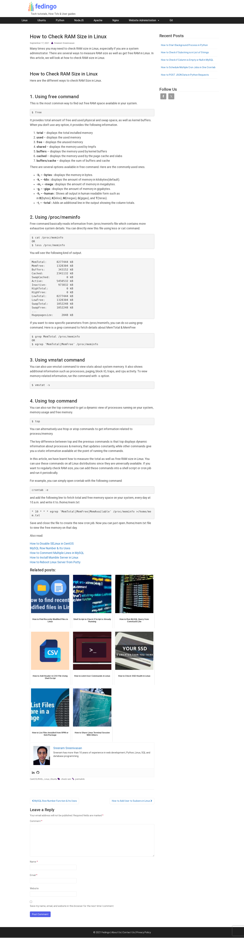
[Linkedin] (33, 773)
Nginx (115, 20)
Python (60, 20)
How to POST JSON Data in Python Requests (185, 74)
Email (33, 875)
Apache (98, 20)
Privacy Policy (143, 932)
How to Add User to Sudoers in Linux (131, 801)
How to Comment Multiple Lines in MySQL (57, 553)
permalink (80, 779)
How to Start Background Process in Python (184, 45)
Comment (36, 821)
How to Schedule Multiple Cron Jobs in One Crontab (188, 67)
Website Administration (142, 20)
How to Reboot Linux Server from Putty (55, 562)
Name (34, 861)
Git (171, 20)
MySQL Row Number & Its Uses (50, 548)
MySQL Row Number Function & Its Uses (55, 801)
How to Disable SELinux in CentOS (52, 543)
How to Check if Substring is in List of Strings (185, 52)
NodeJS (79, 20)
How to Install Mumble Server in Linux (54, 557)
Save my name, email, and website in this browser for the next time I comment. (72, 906)
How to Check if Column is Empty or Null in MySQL (187, 60)
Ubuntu (42, 20)
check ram (66, 779)
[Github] (37, 773)
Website (34, 888)
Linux (25, 20)
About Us (116, 932)
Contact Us (129, 932)
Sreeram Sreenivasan (64, 43)
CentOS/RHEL (36, 779)
